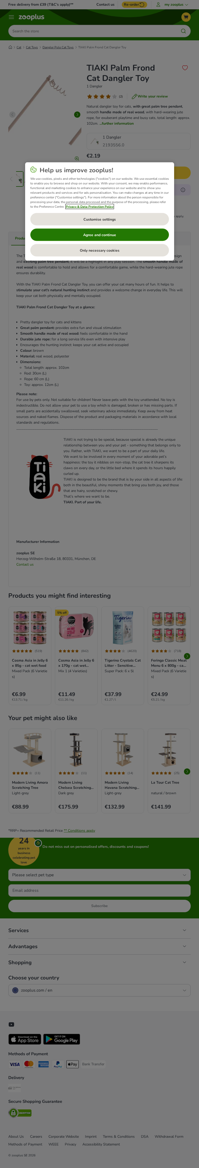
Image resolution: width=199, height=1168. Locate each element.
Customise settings (99, 219)
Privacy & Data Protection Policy (89, 207)
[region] (99, 211)
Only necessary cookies (99, 250)
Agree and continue (99, 234)
